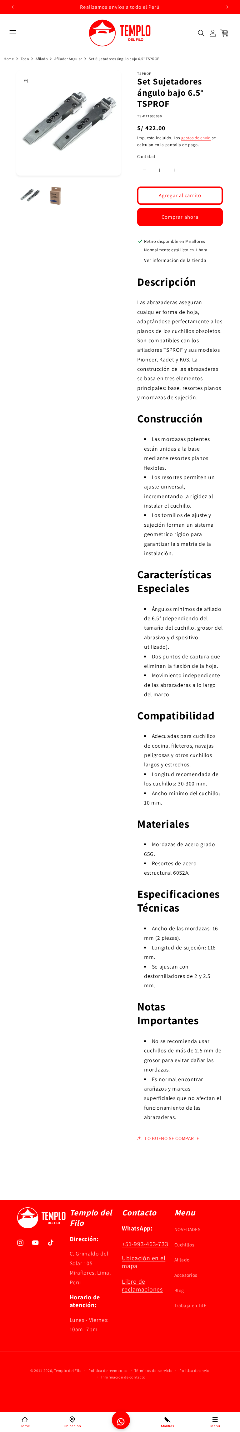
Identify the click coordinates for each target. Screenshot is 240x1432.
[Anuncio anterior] (13, 7)
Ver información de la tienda (175, 260)
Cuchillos (184, 1244)
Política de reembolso (108, 1370)
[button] (12, 33)
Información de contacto (123, 1377)
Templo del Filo (68, 1370)
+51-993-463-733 (145, 1244)
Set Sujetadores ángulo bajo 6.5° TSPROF (124, 58)
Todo (25, 58)
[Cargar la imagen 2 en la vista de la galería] (55, 196)
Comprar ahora (180, 216)
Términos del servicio (153, 1370)
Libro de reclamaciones (142, 1285)
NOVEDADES (187, 1229)
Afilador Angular (68, 58)
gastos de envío (196, 138)
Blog (179, 1290)
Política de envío (194, 1370)
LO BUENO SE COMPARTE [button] (172, 1138)
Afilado (42, 58)
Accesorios (186, 1275)
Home (9, 58)
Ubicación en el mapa (143, 1262)
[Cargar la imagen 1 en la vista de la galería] (30, 196)
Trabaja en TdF (190, 1305)
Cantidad (146, 156)
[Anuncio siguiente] (227, 7)
